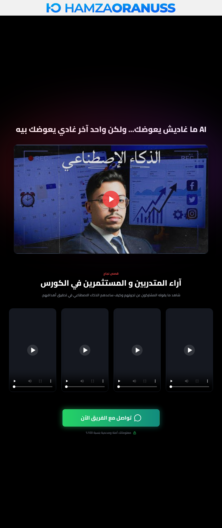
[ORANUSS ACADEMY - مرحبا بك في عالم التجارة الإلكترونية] (111, 8)
